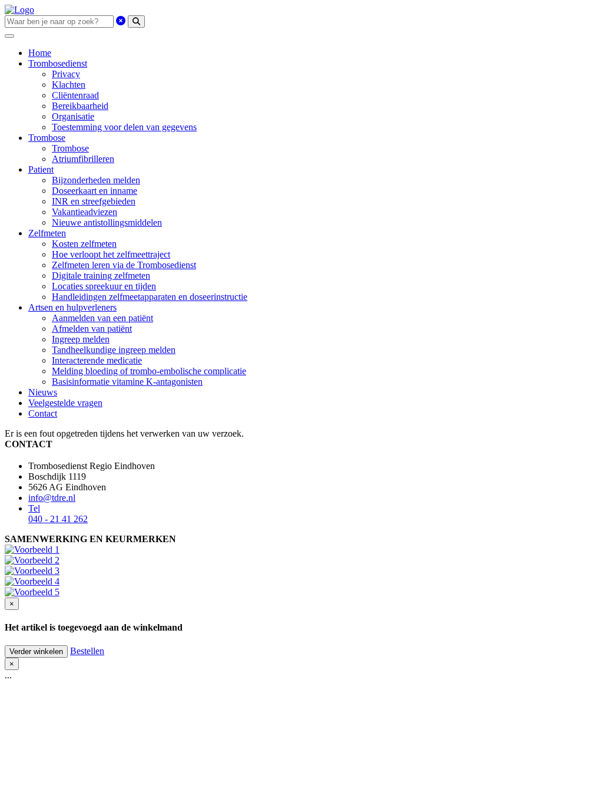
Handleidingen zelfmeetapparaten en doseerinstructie (149, 297)
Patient (41, 169)
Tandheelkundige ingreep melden (113, 350)
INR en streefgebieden (93, 201)
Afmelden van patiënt (92, 329)
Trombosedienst (57, 63)
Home (39, 53)
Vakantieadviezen (84, 212)
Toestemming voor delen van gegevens (124, 127)
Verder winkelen (36, 651)
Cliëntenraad (75, 95)
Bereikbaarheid (80, 106)
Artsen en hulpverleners (72, 307)
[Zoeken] (136, 21)
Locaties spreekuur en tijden (104, 286)
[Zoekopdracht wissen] (120, 21)
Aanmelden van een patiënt (102, 318)
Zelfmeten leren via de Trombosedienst (124, 265)
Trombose (46, 138)
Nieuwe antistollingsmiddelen (107, 222)
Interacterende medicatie (97, 360)
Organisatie (73, 116)
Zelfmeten (47, 233)
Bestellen (87, 651)
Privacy (66, 74)
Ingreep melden (81, 339)
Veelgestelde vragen (65, 403)
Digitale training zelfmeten (101, 275)
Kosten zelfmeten (84, 244)
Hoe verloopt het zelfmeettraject (111, 254)
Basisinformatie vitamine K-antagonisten (127, 382)
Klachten (68, 85)
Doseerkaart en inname (94, 191)
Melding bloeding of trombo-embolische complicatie (149, 371)
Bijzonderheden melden (96, 180)
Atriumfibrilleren (83, 159)
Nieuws (42, 392)
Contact (42, 413)
